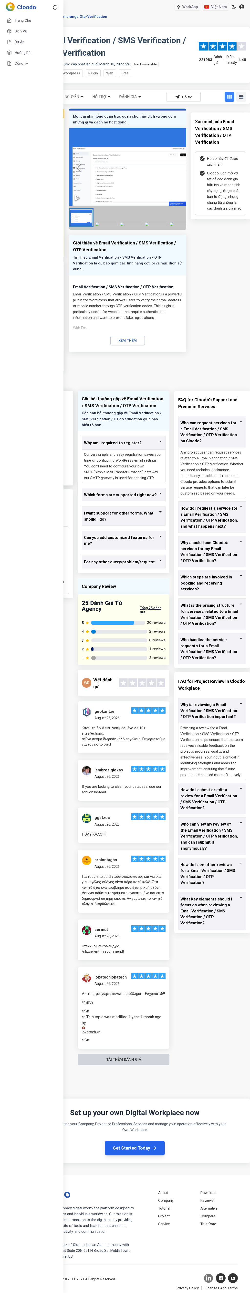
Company (166, 1200)
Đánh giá (128, 96)
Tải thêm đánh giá (123, 1059)
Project (164, 1216)
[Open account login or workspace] (242, 7)
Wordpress (71, 73)
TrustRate (208, 1224)
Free (125, 73)
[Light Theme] (234, 7)
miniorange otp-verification (83, 16)
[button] (133, 167)
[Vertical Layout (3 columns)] (229, 97)
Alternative (209, 1208)
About (163, 1193)
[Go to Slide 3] (131, 224)
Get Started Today (131, 1148)
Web (109, 73)
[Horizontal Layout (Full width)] (241, 97)
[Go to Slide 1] (81, 217)
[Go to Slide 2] (106, 224)
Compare (207, 1216)
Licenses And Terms (221, 1288)
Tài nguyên (68, 96)
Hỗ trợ (99, 96)
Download (208, 1193)
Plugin (93, 73)
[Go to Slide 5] (181, 224)
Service (164, 1224)
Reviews (207, 1200)
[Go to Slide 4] (156, 224)
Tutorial (164, 1208)
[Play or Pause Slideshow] (77, 197)
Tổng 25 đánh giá (150, 609)
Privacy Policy (188, 1288)
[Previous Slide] (79, 167)
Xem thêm (127, 340)
